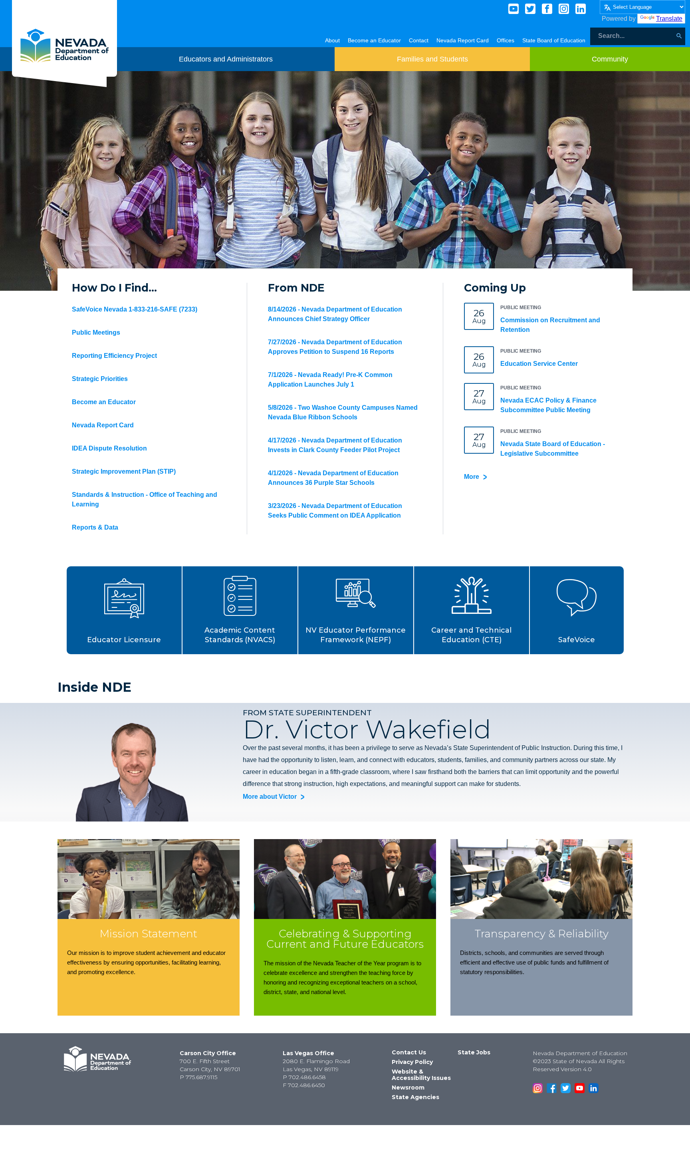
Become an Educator (374, 40)
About (332, 40)
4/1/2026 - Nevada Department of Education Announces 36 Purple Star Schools (333, 478)
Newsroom (408, 1087)
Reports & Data (95, 527)
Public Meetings (96, 332)
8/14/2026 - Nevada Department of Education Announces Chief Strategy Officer (335, 314)
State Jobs (474, 1052)
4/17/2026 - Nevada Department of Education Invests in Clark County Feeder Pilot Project (335, 445)
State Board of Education (553, 40)
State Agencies (415, 1097)
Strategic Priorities (100, 378)
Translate (669, 18)
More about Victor (270, 796)
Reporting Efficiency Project (114, 355)
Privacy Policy (412, 1062)
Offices (505, 40)
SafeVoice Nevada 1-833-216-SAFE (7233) (134, 309)
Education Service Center (539, 363)
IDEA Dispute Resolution (109, 448)
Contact (418, 40)
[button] (124, 610)
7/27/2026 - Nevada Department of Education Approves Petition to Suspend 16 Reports (335, 347)
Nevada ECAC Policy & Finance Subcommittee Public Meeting (548, 405)
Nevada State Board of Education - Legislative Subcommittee (552, 449)
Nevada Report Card (462, 40)
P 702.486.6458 (304, 1077)
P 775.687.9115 (198, 1077)
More (471, 476)
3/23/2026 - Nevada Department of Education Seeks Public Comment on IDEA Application (335, 510)
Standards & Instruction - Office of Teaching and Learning (144, 499)
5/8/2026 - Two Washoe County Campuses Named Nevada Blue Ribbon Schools (343, 412)
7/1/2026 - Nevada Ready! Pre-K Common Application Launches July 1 (330, 379)
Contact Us (409, 1052)
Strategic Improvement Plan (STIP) (124, 471)
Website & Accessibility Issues (421, 1075)
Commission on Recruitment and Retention (550, 325)
